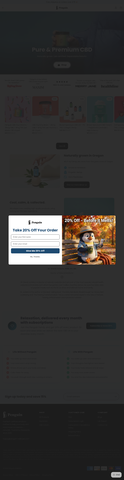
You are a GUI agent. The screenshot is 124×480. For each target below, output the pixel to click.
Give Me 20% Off (35, 250)
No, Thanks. (35, 257)
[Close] (113, 218)
